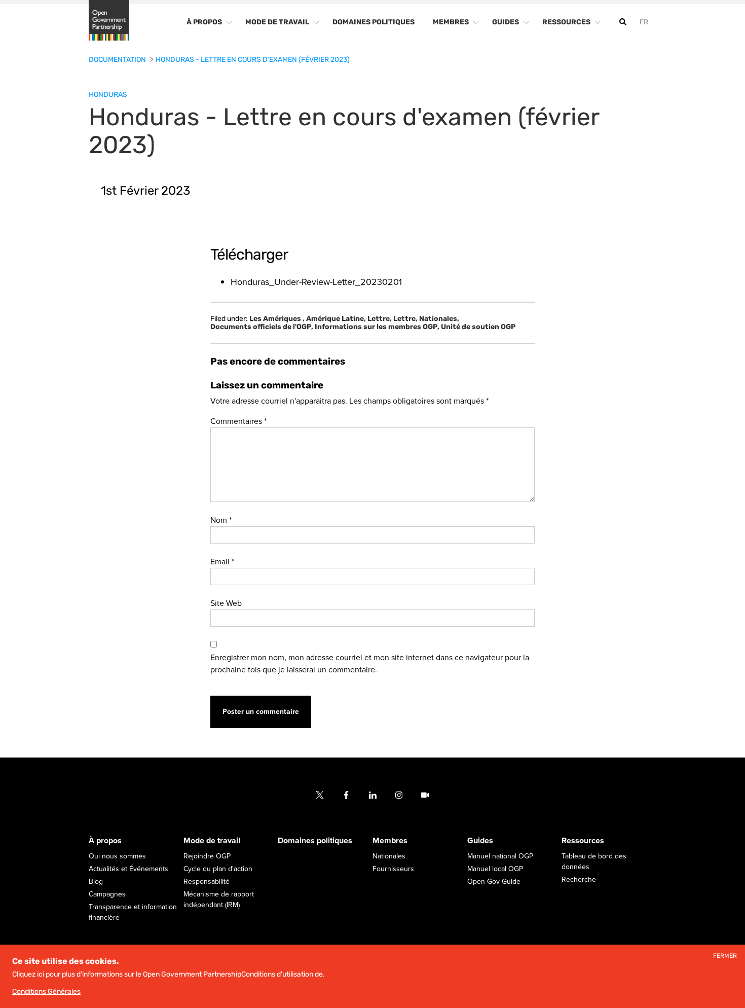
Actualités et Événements (128, 869)
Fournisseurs (393, 869)
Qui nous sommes (117, 856)
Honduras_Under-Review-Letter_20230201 (316, 281)
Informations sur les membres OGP (377, 327)
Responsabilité (206, 882)
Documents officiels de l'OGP (261, 327)
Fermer (725, 956)
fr (644, 22)
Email (222, 562)
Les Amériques (277, 319)
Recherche (579, 880)
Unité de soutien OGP (478, 327)
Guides (480, 841)
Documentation (118, 59)
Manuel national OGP (500, 856)
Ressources (583, 841)
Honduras (108, 94)
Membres (389, 841)
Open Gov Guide (493, 882)
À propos (105, 841)
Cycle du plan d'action (217, 869)
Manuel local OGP (495, 869)
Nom (221, 520)
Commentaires (238, 421)
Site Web (226, 603)
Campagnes (107, 894)
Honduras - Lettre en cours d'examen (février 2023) (253, 59)
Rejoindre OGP (207, 856)
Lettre (379, 319)
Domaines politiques (315, 841)
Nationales (439, 319)
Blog (96, 882)
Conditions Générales (46, 991)
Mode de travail (211, 841)
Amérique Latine (336, 319)
